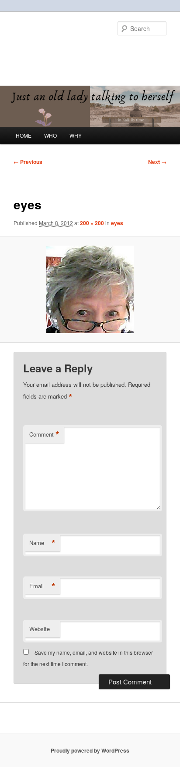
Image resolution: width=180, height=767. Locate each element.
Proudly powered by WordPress (90, 750)
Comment (44, 434)
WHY (75, 135)
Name (42, 543)
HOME (23, 135)
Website (39, 629)
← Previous (28, 162)
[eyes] (89, 289)
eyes (117, 223)
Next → (157, 162)
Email (42, 586)
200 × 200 (92, 223)
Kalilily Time (44, 50)
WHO (50, 135)
